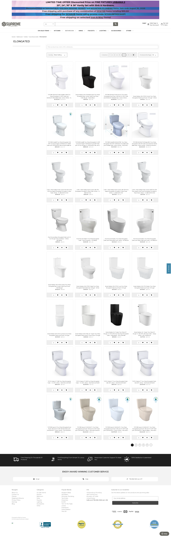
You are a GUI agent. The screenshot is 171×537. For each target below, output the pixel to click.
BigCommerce (22, 517)
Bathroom (69, 30)
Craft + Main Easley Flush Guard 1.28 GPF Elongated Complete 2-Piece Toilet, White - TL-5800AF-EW (87, 191)
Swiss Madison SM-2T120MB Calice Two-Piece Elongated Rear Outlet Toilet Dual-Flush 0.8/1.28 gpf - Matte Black (88, 96)
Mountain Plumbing (68, 496)
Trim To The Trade (67, 504)
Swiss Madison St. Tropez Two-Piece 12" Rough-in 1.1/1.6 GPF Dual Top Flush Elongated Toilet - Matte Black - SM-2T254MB (116, 333)
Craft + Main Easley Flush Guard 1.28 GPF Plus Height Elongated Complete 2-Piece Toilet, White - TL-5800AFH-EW (116, 191)
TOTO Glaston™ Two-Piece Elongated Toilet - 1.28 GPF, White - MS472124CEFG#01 (116, 382)
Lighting (103, 30)
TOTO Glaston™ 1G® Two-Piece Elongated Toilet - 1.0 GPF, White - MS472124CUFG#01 (59, 382)
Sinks (81, 30)
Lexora (64, 506)
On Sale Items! (43, 30)
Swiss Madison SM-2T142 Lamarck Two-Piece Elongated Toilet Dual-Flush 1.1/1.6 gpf (59, 334)
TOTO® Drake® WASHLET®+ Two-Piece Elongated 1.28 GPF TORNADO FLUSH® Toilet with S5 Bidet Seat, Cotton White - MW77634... (116, 143)
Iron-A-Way (97, 17)
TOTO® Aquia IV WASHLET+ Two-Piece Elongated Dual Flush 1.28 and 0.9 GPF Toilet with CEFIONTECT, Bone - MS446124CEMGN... (87, 428)
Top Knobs (65, 498)
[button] (169, 268)
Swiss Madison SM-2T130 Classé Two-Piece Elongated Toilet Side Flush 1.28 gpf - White (87, 287)
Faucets (91, 30)
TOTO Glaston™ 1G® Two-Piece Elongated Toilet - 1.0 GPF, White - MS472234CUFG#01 (87, 382)
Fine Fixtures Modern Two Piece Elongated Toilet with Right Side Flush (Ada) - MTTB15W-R (144, 239)
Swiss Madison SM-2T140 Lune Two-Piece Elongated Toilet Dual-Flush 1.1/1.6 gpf (116, 287)
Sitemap (14, 502)
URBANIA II (118, 2)
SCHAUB (70, 14)
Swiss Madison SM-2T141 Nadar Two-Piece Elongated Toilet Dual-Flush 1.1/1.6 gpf (144, 287)
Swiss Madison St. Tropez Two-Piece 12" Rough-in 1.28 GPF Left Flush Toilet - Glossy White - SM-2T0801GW (144, 333)
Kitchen (57, 30)
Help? (144, 23)
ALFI (56, 8)
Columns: (104, 55)
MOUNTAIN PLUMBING (102, 8)
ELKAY (64, 502)
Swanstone (65, 507)
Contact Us (15, 494)
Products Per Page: (145, 55)
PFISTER (101, 11)
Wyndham (65, 494)
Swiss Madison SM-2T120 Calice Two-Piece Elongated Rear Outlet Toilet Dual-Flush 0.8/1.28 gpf (59, 286)
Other (129, 30)
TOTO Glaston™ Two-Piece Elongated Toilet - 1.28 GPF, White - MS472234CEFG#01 (144, 382)
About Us (15, 492)
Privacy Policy (16, 500)
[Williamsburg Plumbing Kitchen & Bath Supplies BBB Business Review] (45, 524)
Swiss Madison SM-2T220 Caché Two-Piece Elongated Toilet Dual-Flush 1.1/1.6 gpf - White (144, 97)
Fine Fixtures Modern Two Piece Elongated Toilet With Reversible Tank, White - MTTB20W (116, 239)
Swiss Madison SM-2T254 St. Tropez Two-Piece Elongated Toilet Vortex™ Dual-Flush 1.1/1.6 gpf (87, 334)
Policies (14, 496)
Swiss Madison (66, 509)
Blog (13, 504)
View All (64, 511)
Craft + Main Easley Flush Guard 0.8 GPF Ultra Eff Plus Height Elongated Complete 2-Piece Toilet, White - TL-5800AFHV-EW (59, 191)
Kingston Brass (66, 492)
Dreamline (65, 500)
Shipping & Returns (18, 498)
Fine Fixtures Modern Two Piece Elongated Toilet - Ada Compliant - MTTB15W (88, 239)
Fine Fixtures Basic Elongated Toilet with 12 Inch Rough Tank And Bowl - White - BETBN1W (59, 238)
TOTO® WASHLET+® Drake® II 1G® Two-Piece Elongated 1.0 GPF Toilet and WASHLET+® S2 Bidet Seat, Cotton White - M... (59, 96)
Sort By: (51, 55)
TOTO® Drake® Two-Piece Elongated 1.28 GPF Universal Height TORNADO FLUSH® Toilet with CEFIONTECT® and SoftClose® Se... (59, 143)
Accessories (116, 30)
